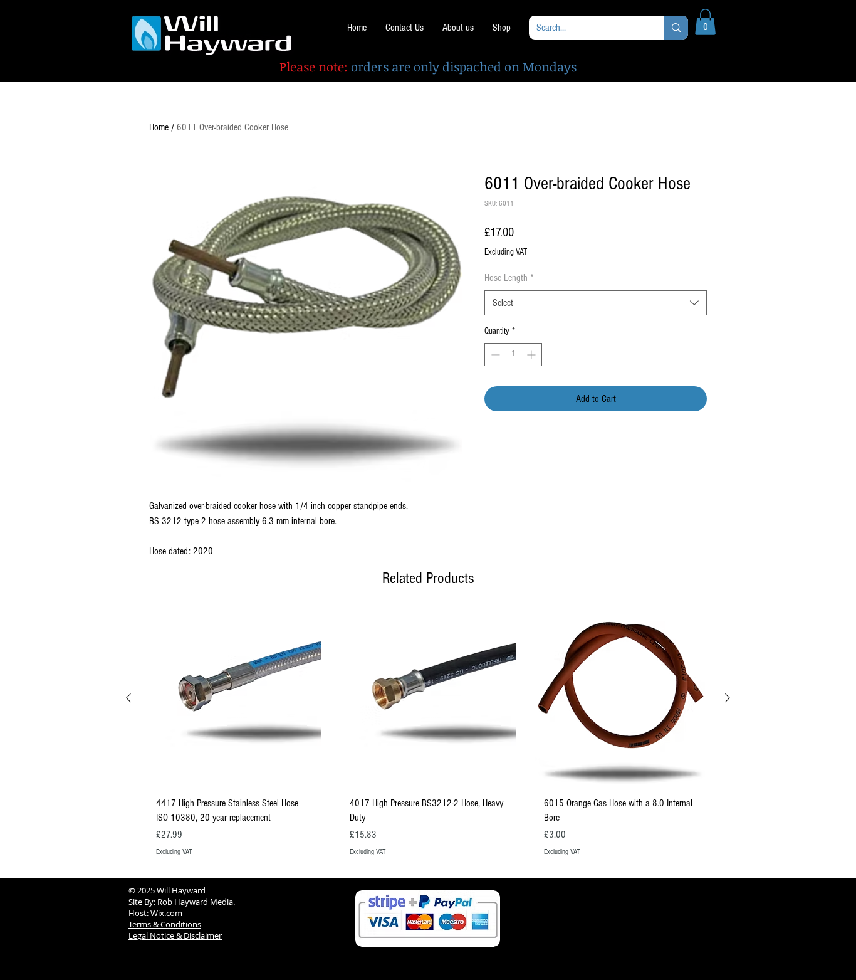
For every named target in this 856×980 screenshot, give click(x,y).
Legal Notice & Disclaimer (175, 935)
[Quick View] (234, 698)
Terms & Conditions (164, 924)
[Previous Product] (128, 697)
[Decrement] (494, 355)
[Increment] (532, 355)
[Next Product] (727, 697)
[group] (428, 739)
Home (159, 127)
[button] (705, 22)
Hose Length (509, 277)
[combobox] (595, 302)
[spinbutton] (513, 355)
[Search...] (676, 28)
